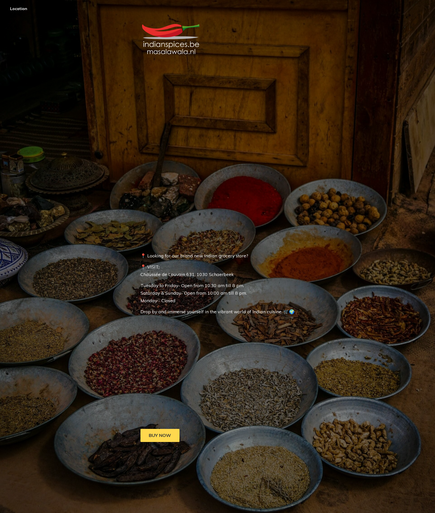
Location (18, 8)
